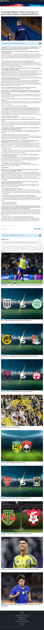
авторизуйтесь (24, 242)
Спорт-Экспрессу (10, 48)
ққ (40, 1)
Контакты (22, 614)
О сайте (22, 612)
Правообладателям (22, 617)
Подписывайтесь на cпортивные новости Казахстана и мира (12, 43)
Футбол (6, 7)
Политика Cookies (22, 619)
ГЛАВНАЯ (2, 7)
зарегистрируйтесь (32, 242)
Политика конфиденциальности (22, 621)
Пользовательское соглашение (22, 615)
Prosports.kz (24, 49)
